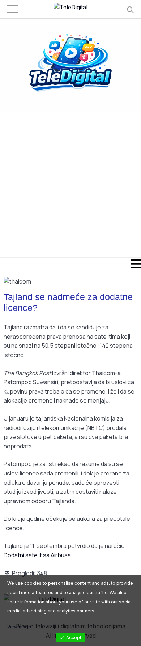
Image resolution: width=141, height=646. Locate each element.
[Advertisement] (70, 184)
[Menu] (70, 264)
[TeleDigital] (70, 7)
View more (18, 626)
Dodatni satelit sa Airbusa (37, 555)
